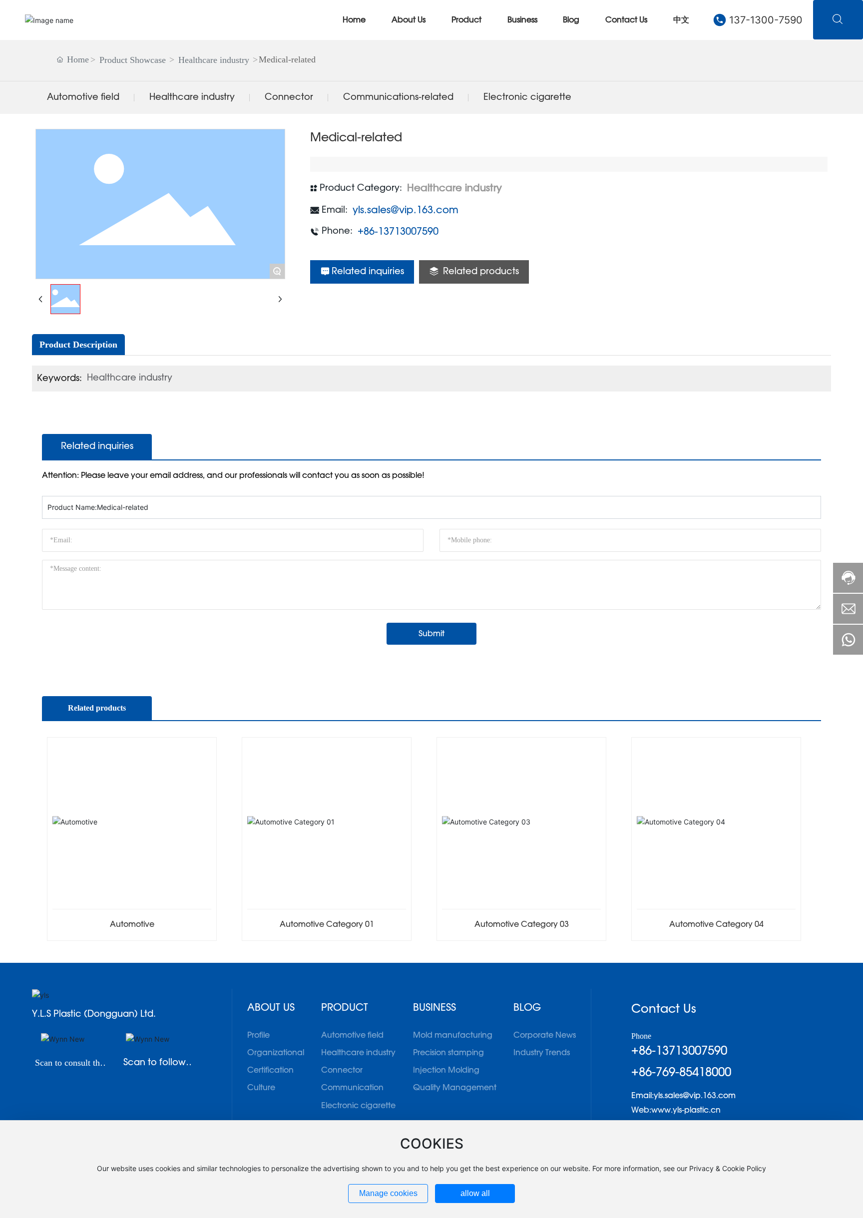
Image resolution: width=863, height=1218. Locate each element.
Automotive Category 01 (327, 924)
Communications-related (398, 97)
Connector (289, 97)
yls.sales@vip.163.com (405, 210)
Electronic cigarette (527, 97)
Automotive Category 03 (521, 924)
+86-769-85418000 (681, 1073)
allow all (475, 1193)
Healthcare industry (213, 60)
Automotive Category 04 (716, 924)
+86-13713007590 (398, 232)
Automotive (132, 924)
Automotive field (83, 97)
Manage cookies (388, 1193)
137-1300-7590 (766, 20)
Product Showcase (132, 60)
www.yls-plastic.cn (686, 1110)
